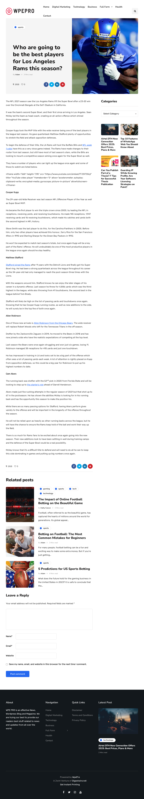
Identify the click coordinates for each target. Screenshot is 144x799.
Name (9, 636)
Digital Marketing (61, 6)
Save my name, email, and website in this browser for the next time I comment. (48, 664)
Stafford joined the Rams (18, 265)
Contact (47, 15)
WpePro (76, 777)
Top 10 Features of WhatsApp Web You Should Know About (129, 143)
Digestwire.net (79, 781)
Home (46, 6)
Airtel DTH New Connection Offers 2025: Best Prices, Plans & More (109, 144)
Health (118, 6)
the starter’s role (35, 384)
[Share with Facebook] (46, 84)
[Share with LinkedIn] (57, 84)
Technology (79, 6)
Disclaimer (77, 710)
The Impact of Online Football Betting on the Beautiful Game (60, 501)
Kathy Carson (46, 508)
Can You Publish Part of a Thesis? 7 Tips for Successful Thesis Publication (109, 177)
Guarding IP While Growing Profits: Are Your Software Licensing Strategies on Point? (129, 179)
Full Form (105, 6)
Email (9, 646)
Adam (17, 74)
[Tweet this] (51, 84)
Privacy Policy (79, 720)
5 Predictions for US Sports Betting (64, 569)
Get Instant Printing (70, 784)
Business (92, 6)
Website (10, 655)
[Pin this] (62, 84)
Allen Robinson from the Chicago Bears (53, 323)
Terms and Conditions (82, 715)
